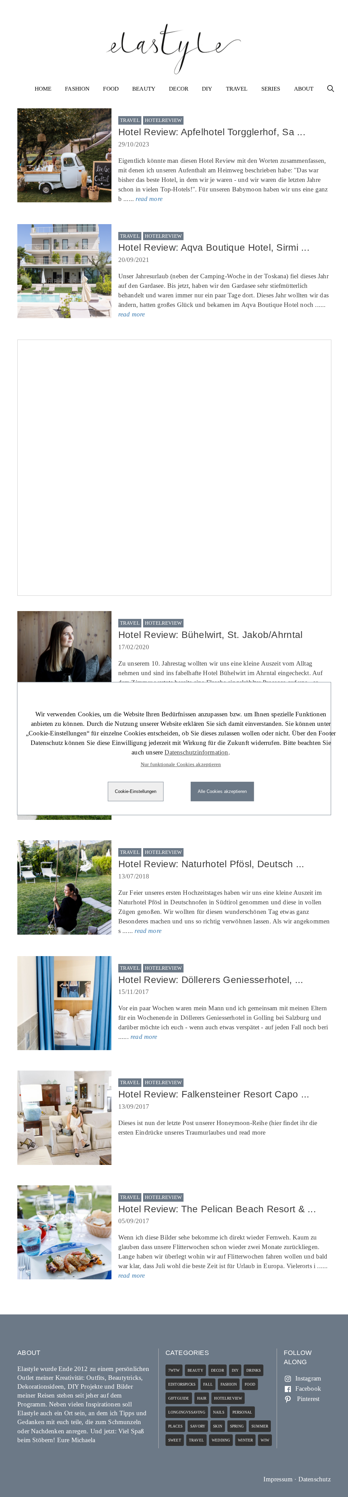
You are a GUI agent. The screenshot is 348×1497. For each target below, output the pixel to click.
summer (259, 1426)
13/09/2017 (134, 1106)
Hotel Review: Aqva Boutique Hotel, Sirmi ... (214, 247)
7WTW (174, 1370)
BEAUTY (143, 88)
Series (270, 88)
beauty (195, 1370)
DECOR (178, 88)
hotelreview (163, 120)
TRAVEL (237, 88)
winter (245, 1440)
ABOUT (304, 88)
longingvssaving (186, 1412)
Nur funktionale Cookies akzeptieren (181, 764)
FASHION (77, 88)
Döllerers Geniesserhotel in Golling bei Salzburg (244, 1017)
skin (217, 1426)
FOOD (111, 88)
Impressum (278, 1479)
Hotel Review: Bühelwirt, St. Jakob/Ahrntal (210, 634)
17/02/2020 (134, 647)
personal (242, 1412)
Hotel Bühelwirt (224, 672)
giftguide (178, 1398)
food (250, 1384)
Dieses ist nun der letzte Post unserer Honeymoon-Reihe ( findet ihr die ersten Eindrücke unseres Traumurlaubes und (217, 1127)
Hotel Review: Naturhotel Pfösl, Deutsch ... (211, 864)
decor (217, 1370)
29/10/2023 (134, 144)
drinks (253, 1370)
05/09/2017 (134, 1221)
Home (43, 88)
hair (202, 1398)
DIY (207, 88)
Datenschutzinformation (196, 752)
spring (237, 1426)
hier (276, 1122)
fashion (229, 1384)
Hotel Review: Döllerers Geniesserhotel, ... (210, 979)
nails (219, 1412)
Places (175, 1426)
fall (208, 1384)
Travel (130, 120)
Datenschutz (314, 1479)
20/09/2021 (134, 259)
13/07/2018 (134, 876)
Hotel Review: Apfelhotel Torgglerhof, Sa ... (212, 132)
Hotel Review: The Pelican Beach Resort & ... (217, 1209)
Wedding (221, 1440)
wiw (265, 1440)
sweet (174, 1440)
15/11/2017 (133, 991)
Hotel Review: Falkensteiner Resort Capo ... (214, 1094)
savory (197, 1426)
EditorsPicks (181, 1384)
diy (235, 1370)
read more (149, 198)
